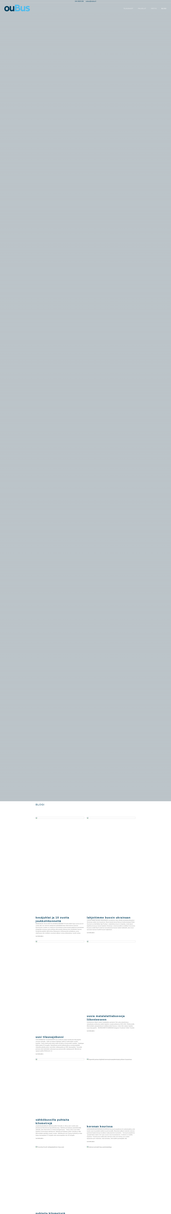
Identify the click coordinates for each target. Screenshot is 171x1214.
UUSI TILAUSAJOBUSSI (50, 1036)
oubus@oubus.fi (91, 1)
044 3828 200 (79, 1)
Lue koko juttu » (40, 936)
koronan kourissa (100, 1126)
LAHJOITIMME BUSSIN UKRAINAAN (108, 917)
